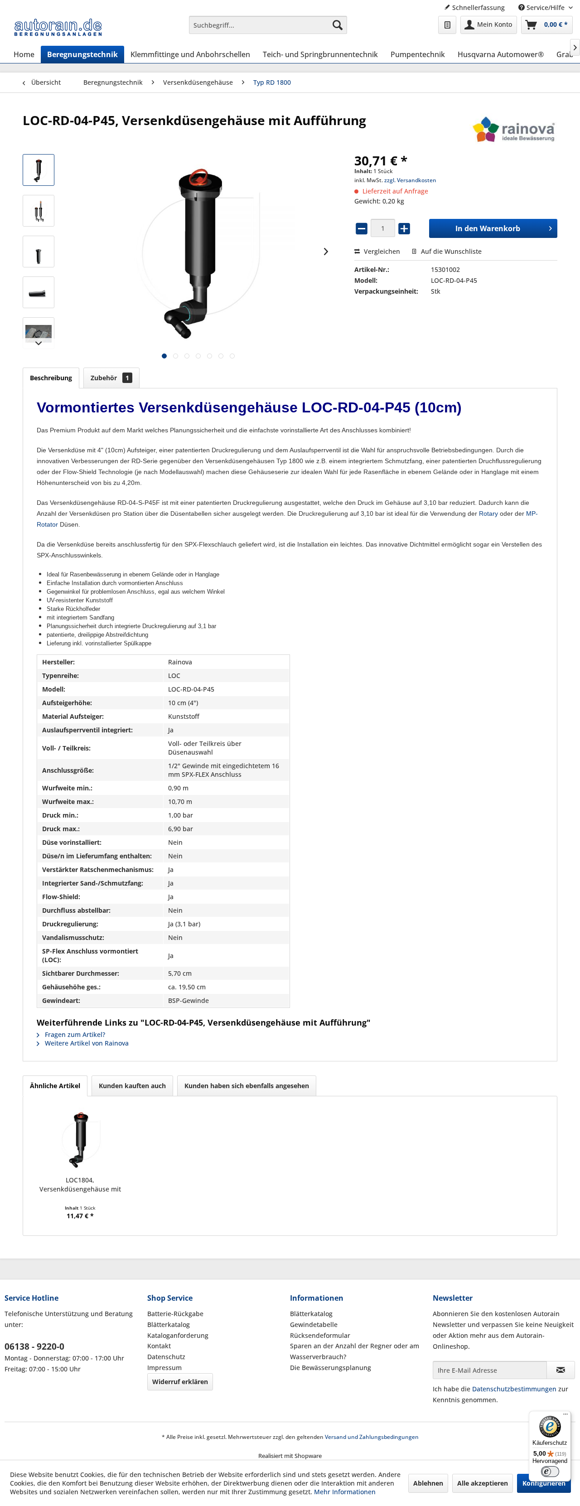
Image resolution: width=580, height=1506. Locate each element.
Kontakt (159, 1345)
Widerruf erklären (180, 1381)
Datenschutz (166, 1356)
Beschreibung (51, 377)
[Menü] (565, 1416)
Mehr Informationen (345, 1491)
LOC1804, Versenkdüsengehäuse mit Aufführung (80, 1185)
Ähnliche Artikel (55, 1085)
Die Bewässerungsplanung (330, 1367)
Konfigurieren (544, 1483)
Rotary (488, 513)
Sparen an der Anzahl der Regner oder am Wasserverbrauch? (354, 1351)
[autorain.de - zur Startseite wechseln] (58, 27)
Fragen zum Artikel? (74, 1034)
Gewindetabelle (314, 1324)
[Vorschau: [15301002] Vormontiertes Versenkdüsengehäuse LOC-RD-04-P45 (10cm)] (38, 170)
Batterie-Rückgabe (175, 1313)
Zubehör (110, 377)
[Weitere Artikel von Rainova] (513, 129)
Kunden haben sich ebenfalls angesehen (246, 1085)
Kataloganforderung (177, 1335)
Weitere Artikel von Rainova (86, 1043)
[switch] (550, 1471)
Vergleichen (381, 251)
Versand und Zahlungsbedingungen (372, 1437)
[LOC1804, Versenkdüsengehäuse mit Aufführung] (80, 1139)
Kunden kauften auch (132, 1085)
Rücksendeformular (320, 1335)
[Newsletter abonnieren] (560, 1370)
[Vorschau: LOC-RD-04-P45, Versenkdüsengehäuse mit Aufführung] (38, 251)
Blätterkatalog (168, 1324)
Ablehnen (428, 1483)
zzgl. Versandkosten (410, 180)
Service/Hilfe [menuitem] (545, 7)
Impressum (164, 1367)
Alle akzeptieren (482, 1483)
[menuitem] (268, 25)
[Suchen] (337, 25)
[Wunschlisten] (447, 25)
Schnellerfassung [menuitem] (477, 7)
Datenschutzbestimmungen (514, 1389)
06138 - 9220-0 (34, 1346)
